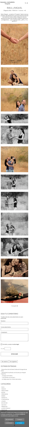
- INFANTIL (4, 397)
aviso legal (16, 344)
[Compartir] (25, 10)
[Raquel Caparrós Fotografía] (7, 3)
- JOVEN (3, 401)
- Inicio (2, 387)
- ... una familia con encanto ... (8, 377)
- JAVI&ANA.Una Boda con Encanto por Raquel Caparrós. (13, 373)
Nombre (3, 321)
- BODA (3, 392)
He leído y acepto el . (10, 344)
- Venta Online (4, 390)
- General (3, 389)
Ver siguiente (13, 361)
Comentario (4, 332)
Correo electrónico (6, 327)
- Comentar (21, 10)
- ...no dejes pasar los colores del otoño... (11, 379)
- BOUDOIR (4, 403)
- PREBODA (4, 406)
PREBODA (14, 10)
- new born (3, 404)
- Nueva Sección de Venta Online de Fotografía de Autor (14, 370)
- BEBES (3, 396)
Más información (9, 419)
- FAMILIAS (4, 410)
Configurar (19, 419)
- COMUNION (5, 399)
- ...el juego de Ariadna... (7, 375)
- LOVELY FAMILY (5, 408)
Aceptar (20, 423)
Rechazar (10, 423)
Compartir (14, 306)
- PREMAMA (4, 394)
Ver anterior (5, 361)
